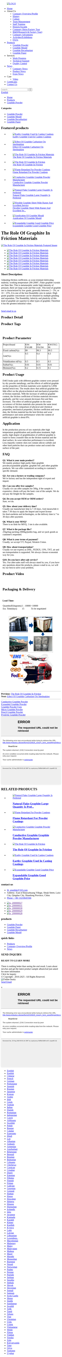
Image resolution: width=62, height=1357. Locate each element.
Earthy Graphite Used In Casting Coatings (32, 136)
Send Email (6, 982)
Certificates (12, 82)
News (9, 66)
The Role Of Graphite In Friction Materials (32, 157)
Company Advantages (23, 34)
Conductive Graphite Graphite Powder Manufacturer (31, 837)
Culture (16, 19)
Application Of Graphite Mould (27, 218)
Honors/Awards (20, 27)
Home (10, 8)
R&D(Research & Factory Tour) (27, 32)
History (16, 16)
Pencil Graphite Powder (12, 712)
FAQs (15, 40)
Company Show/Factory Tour (26, 29)
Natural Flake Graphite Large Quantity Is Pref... (30, 805)
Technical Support (21, 61)
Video (15, 79)
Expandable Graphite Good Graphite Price (32, 225)
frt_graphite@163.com (17, 890)
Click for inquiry (8, 974)
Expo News (18, 74)
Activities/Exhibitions (22, 37)
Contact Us (12, 84)
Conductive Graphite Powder (14, 701)
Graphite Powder (20, 45)
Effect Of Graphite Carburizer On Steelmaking (28, 696)
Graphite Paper (19, 53)
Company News (20, 68)
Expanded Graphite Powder (14, 704)
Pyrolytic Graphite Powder (13, 715)
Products (11, 42)
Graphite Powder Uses (11, 707)
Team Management (21, 21)
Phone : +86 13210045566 (19, 898)
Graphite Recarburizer (23, 50)
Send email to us (8, 311)
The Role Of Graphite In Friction (28, 164)
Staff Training (19, 24)
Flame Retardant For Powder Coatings (30, 172)
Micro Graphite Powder (12, 709)
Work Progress (19, 58)
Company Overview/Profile (25, 14)
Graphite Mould (20, 48)
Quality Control (20, 63)
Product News (19, 71)
